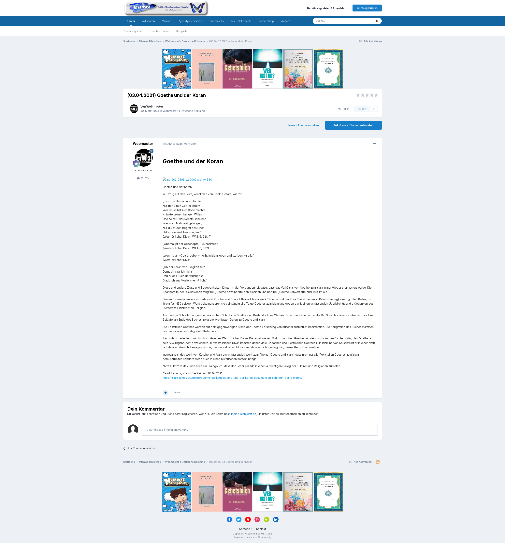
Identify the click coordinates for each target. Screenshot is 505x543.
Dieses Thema (359, 20)
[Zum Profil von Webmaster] (134, 108)
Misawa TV (217, 21)
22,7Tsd (145, 178)
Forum (131, 21)
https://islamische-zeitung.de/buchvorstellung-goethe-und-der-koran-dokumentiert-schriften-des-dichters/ (232, 377)
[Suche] (377, 21)
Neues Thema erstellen (303, 125)
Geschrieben (180, 143)
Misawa (166, 21)
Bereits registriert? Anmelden (327, 8)
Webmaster (154, 106)
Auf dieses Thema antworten (353, 125)
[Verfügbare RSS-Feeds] (378, 462)
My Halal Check (241, 21)
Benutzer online (159, 31)
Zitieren (176, 392)
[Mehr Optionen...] (375, 144)
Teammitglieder (133, 31)
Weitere (286, 21)
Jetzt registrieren (367, 7)
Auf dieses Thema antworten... (168, 429)
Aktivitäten (148, 21)
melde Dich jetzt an (243, 414)
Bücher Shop (266, 21)
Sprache (245, 529)
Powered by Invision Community (252, 537)
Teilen (345, 108)
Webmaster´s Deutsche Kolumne (184, 110)
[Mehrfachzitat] (165, 392)
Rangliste (182, 31)
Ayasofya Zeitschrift (191, 21)
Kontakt (261, 529)
